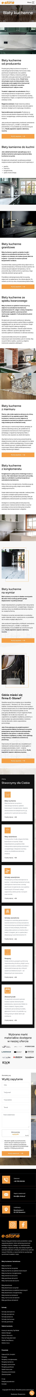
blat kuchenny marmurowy (12, 439)
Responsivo (21, 1394)
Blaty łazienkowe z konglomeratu (12, 1293)
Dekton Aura (6, 1343)
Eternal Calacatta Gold (9, 1338)
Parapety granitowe (8, 1367)
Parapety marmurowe (8, 1364)
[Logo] (8, 2)
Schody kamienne (7, 1317)
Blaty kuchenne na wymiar (10, 1268)
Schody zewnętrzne (12, 918)
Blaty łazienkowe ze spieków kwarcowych (15, 1290)
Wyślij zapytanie (16, 136)
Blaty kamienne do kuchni (10, 1276)
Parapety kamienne (8, 1362)
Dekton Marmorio (7, 1335)
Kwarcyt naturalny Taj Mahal (10, 1330)
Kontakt (4, 1384)
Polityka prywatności (8, 1381)
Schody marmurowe (8, 1319)
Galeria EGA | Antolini (8, 1354)
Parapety (8, 958)
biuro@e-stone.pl (19, 1196)
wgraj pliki (15, 1134)
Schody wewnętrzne (12, 877)
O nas (3, 1379)
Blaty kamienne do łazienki (10, 1295)
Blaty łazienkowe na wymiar (10, 1288)
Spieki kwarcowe (7, 1369)
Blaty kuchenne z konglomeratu (11, 484)
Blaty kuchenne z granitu (10, 252)
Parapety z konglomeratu (9, 1359)
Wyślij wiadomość (13, 1153)
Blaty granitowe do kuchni (10, 1278)
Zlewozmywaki (10, 997)
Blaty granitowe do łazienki (10, 1300)
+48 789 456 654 (19, 1181)
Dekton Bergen (6, 1333)
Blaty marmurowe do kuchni (10, 1281)
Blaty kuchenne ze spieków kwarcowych (15, 305)
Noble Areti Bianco (7, 1340)
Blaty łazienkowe (11, 837)
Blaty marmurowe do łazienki (10, 1298)
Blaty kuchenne (10, 801)
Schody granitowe (7, 1322)
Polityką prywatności (17, 1148)
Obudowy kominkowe (8, 1372)
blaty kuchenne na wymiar (18, 68)
